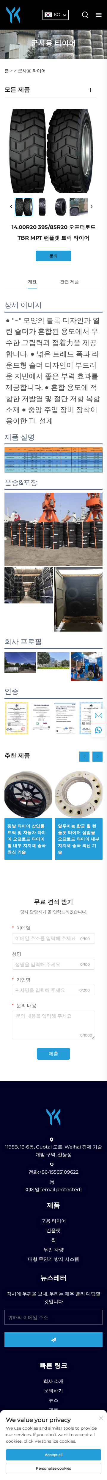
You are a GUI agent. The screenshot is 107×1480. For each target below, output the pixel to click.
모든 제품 (17, 89)
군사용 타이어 (32, 70)
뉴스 (53, 1400)
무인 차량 (53, 1249)
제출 (53, 1053)
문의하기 (53, 1390)
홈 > (8, 70)
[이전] (11, 207)
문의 (53, 256)
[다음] (91, 207)
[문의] (98, 716)
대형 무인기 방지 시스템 (53, 1259)
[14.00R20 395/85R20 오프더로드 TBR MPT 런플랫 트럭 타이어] (24, 207)
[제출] (53, 1339)
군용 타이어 (53, 1221)
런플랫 (53, 1230)
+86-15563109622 (58, 1172)
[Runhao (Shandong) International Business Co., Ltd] (13, 14)
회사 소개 (53, 1381)
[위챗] (98, 730)
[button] (84, 757)
